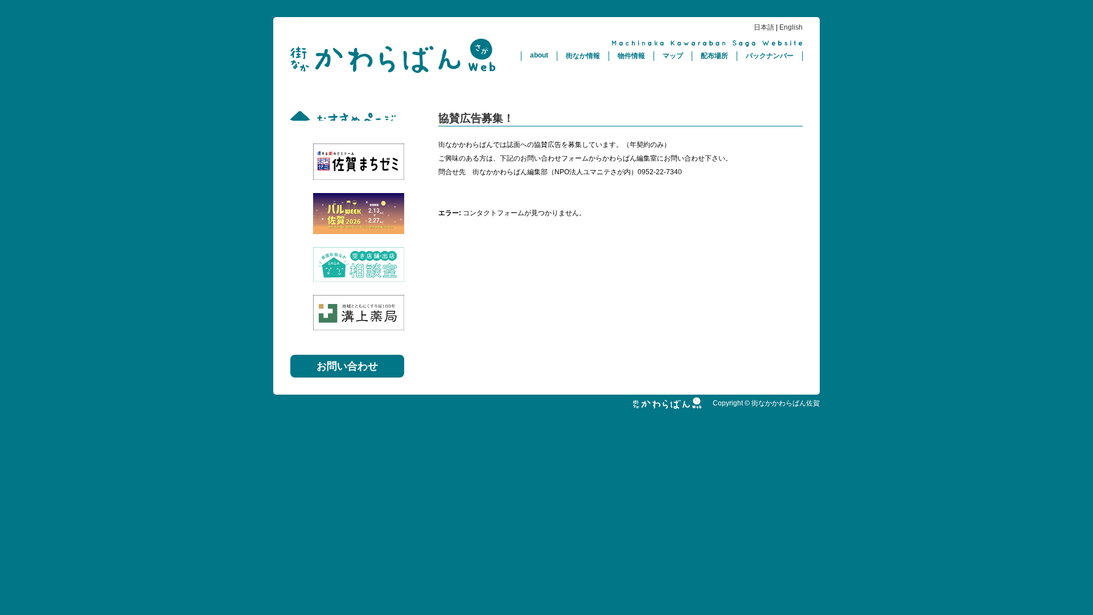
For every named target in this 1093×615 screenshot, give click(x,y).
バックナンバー (770, 56)
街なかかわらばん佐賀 (392, 56)
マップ (673, 56)
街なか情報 (583, 56)
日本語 (764, 27)
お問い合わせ (347, 366)
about (539, 55)
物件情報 (631, 56)
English (791, 27)
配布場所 (714, 56)
